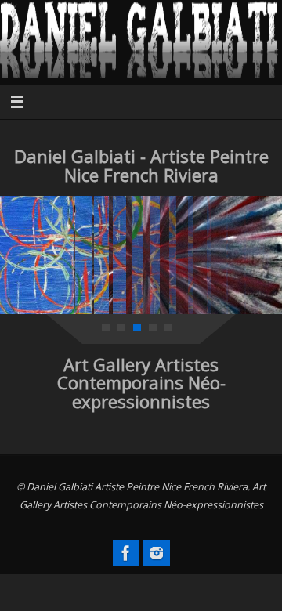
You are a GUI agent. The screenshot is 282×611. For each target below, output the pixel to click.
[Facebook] (126, 553)
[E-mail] (156, 553)
